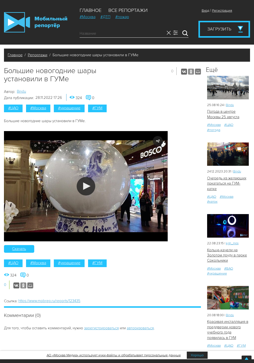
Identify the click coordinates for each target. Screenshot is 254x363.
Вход (205, 10)
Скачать (19, 249)
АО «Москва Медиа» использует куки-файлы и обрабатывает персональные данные (114, 355)
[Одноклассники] (191, 72)
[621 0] (228, 154)
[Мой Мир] (198, 72)
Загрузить (219, 29)
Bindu (21, 91)
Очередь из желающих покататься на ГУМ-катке (226, 183)
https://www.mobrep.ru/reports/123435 (49, 301)
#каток (212, 201)
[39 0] (228, 297)
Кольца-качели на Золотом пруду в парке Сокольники (227, 255)
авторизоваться (140, 328)
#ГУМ (97, 108)
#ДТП (105, 16)
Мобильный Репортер (35, 22)
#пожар (122, 16)
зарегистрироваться (101, 328)
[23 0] (228, 87)
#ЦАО (13, 108)
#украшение (69, 108)
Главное (90, 10)
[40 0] (228, 226)
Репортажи (37, 55)
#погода (213, 130)
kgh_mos (232, 243)
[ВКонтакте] (184, 72)
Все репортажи (128, 10)
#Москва (87, 16)
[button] (86, 186)
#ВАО (228, 268)
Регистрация (222, 10)
